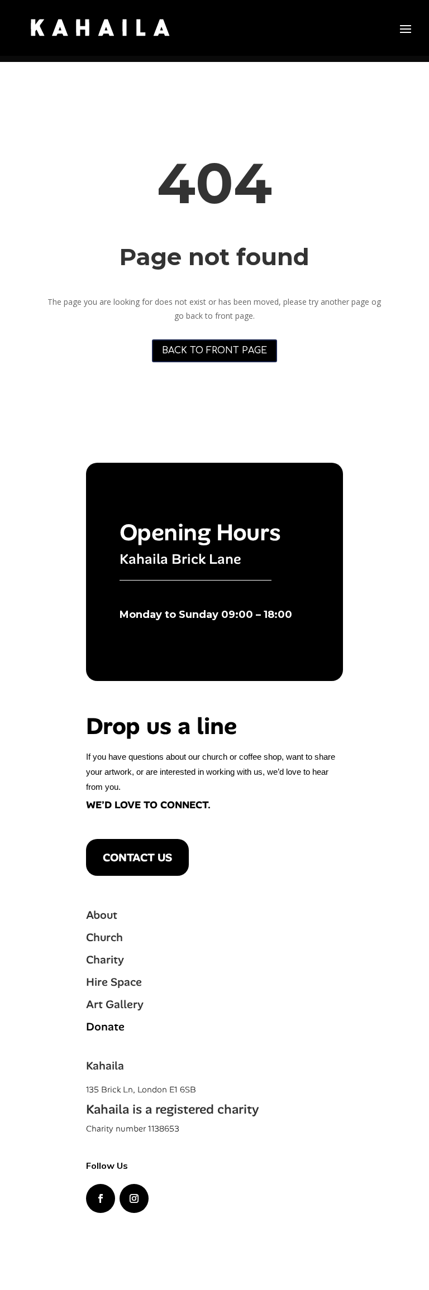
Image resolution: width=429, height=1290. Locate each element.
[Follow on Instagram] (134, 1198)
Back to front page (214, 351)
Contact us (137, 857)
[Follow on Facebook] (100, 1198)
